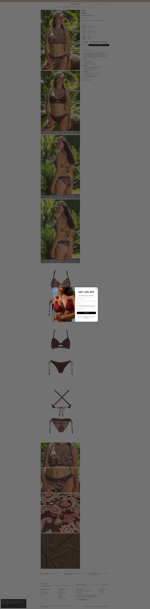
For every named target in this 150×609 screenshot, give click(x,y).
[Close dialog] (96, 289)
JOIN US (86, 312)
